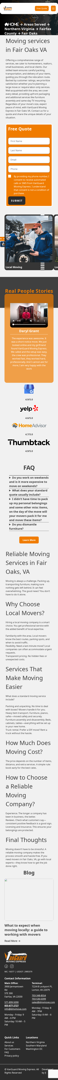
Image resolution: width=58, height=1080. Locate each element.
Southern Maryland (36, 1045)
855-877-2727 (12, 1005)
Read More (12, 941)
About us (9, 1042)
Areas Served (35, 24)
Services (9, 1045)
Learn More (29, 540)
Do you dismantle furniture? (23, 526)
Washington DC (34, 1048)
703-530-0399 (39, 998)
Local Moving (14, 267)
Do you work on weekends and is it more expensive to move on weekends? (29, 482)
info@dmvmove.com (15, 1009)
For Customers (12, 1048)
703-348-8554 (39, 995)
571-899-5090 (12, 1002)
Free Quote (42, 8)
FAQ (7, 1052)
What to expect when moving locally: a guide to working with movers (26, 930)
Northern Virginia (19, 28)
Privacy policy (12, 1055)
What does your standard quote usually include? (28, 492)
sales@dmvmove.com (43, 1002)
